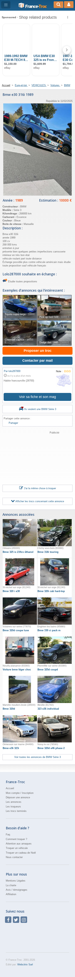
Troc (36, 6)
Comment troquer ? (16, 839)
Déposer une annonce (18, 797)
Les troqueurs (13, 806)
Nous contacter (14, 857)
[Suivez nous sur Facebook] (8, 919)
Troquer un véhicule (17, 848)
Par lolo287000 (12, 371)
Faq (8, 834)
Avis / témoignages (16, 889)
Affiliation (11, 894)
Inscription (27, 792)
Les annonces (13, 801)
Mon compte (13, 792)
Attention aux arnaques (19, 843)
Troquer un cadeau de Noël (21, 852)
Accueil (10, 788)
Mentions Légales (15, 880)
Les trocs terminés (16, 811)
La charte (11, 885)
